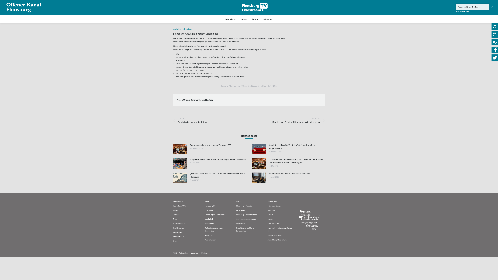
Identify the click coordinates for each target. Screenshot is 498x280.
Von (252, 86)
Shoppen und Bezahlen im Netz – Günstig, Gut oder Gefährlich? (218, 159)
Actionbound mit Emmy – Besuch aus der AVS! (289, 173)
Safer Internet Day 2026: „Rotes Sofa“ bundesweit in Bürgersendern (291, 146)
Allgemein (232, 86)
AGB (175, 253)
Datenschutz (183, 253)
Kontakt (204, 253)
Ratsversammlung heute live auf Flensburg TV (210, 145)
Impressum (195, 253)
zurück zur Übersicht (182, 29)
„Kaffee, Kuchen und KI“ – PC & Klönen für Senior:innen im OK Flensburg (217, 175)
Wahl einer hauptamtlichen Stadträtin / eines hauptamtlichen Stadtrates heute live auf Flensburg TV (295, 161)
